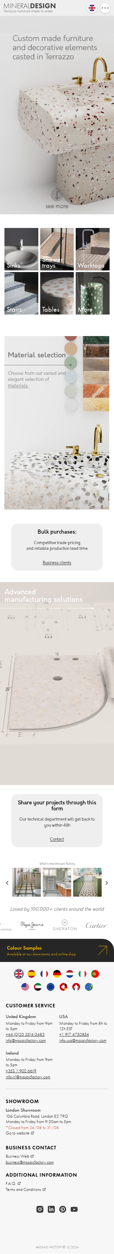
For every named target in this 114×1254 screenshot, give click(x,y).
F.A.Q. (11, 1183)
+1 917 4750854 (74, 1034)
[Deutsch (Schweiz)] (63, 987)
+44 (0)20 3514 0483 (25, 1034)
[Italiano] (82, 974)
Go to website (17, 1133)
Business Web (17, 1156)
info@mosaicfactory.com (26, 1040)
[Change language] (92, 8)
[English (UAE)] (38, 987)
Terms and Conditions (23, 1189)
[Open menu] (105, 8)
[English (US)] (25, 987)
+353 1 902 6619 (21, 1071)
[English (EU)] (50, 987)
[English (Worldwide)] (89, 987)
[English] (19, 974)
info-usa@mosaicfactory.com (82, 1040)
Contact (57, 839)
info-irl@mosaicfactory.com (28, 1077)
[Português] (95, 974)
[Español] (31, 974)
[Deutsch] (57, 974)
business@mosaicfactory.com (30, 1162)
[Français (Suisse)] (76, 987)
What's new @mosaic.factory (57, 863)
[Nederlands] (70, 974)
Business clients (57, 563)
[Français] (44, 974)
